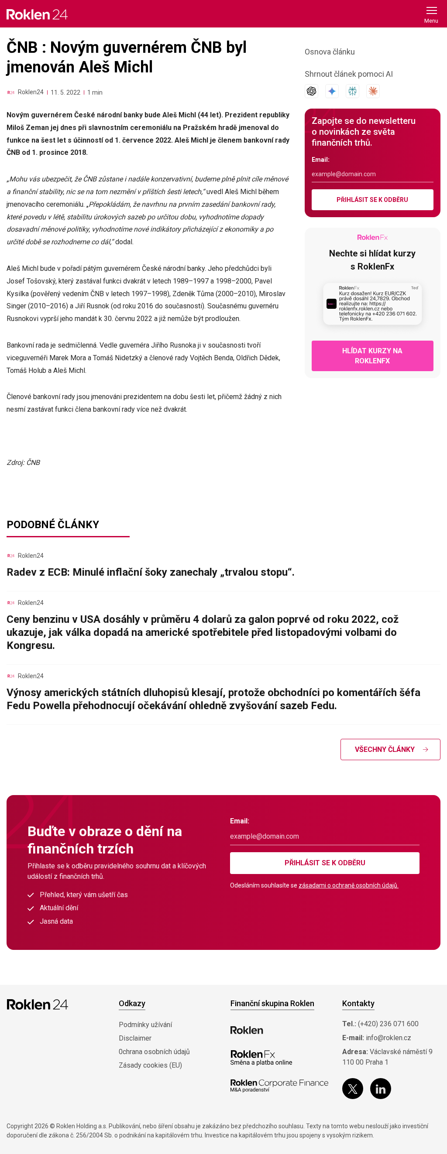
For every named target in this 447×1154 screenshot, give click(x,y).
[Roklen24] (11, 92)
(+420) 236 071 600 (388, 1024)
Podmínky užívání (145, 1025)
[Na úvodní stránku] (37, 14)
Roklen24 (31, 92)
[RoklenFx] (261, 1058)
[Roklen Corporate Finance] (279, 1086)
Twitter (352, 1088)
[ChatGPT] (311, 91)
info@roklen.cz (388, 1038)
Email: (321, 159)
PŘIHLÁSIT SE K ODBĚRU (372, 199)
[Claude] (373, 91)
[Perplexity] (352, 91)
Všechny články (385, 749)
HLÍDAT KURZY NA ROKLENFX (372, 356)
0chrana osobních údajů (154, 1052)
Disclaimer (135, 1038)
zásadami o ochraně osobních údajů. (349, 885)
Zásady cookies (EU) (150, 1065)
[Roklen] (246, 1030)
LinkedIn (380, 1088)
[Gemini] (332, 91)
